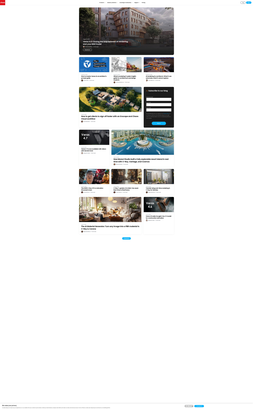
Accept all (199, 406)
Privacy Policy (166, 113)
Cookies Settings (189, 406)
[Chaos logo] (2, 2)
